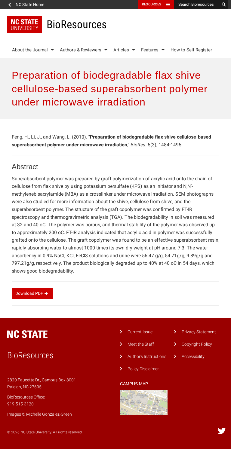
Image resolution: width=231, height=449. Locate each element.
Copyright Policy (197, 344)
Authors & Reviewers (80, 50)
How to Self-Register (191, 50)
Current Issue (140, 331)
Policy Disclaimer (143, 368)
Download (29, 293)
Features (150, 50)
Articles (121, 50)
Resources (151, 4)
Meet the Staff (141, 344)
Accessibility (193, 356)
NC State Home (30, 4)
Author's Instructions (147, 356)
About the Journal (30, 50)
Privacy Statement (199, 331)
